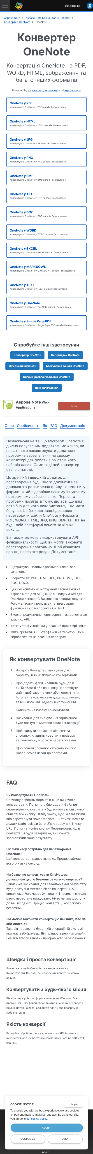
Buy (74, 406)
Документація (72, 425)
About (45, 1152)
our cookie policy (36, 1118)
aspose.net (51, 90)
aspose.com (35, 90)
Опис (9, 425)
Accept (47, 1127)
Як (45, 425)
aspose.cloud (72, 90)
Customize (28, 1138)
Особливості (28, 425)
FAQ (53, 425)
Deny (65, 1138)
